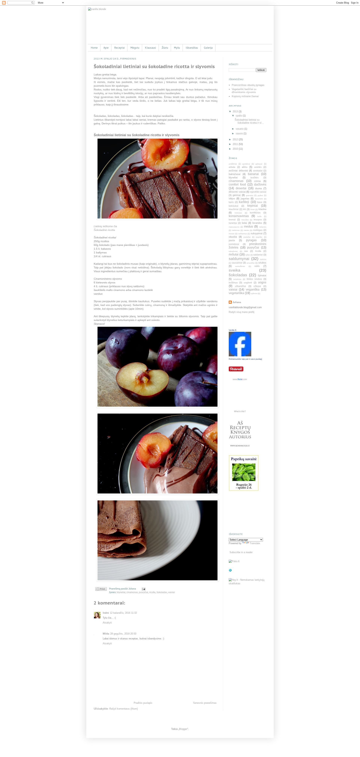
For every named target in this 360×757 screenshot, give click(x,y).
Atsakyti (107, 622)
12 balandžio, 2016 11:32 (123, 612)
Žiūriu (165, 48)
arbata (232, 167)
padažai (247, 237)
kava (259, 202)
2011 (236, 144)
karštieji (244, 202)
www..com (240, 379)
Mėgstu (134, 48)
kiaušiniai (233, 209)
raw (246, 251)
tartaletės (237, 279)
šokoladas (162, 592)
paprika (259, 237)
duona (258, 188)
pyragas (251, 240)
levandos (257, 223)
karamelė (259, 199)
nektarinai (242, 234)
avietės (258, 167)
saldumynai (239, 258)
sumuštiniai (240, 266)
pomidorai (234, 244)
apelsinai (246, 164)
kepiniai (252, 205)
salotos (263, 259)
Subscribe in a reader (241, 552)
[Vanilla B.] (240, 355)
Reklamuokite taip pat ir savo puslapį (245, 359)
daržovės (260, 184)
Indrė (106, 612)
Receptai (119, 48)
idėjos (232, 198)
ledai (244, 223)
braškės (254, 177)
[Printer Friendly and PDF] (101, 589)
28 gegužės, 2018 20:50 (123, 633)
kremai (232, 219)
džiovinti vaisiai (237, 191)
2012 (236, 139)
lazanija (233, 223)
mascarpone (234, 227)
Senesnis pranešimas (205, 702)
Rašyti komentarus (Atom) (123, 708)
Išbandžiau (192, 48)
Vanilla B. (233, 330)
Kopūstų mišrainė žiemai (245, 96)
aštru (244, 167)
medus (248, 226)
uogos (262, 282)
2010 (236, 148)
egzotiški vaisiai (258, 192)
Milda (106, 633)
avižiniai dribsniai (238, 170)
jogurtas (245, 198)
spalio (239, 115)
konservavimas (239, 216)
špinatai (262, 275)
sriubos (262, 262)
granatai (249, 195)
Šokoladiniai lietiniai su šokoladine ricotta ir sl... (249, 121)
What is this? (240, 411)
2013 (236, 111)
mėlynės (262, 227)
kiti (244, 209)
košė (259, 216)
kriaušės (245, 220)
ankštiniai (233, 164)
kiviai (252, 209)
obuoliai (233, 236)
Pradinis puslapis (143, 702)
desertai (241, 188)
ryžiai (247, 255)
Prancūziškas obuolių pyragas (248, 85)
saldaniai (258, 254)
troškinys (233, 282)
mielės (246, 230)
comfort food (237, 184)
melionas (236, 230)
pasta (232, 240)
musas (231, 234)
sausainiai (237, 262)
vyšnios (254, 293)
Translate (255, 543)
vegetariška (236, 293)
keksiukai (233, 206)
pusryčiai (143, 592)
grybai (260, 195)
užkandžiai (240, 286)
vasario (240, 128)
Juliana (236, 302)
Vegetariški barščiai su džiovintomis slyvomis (244, 91)
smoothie (251, 263)
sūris (257, 266)
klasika (262, 209)
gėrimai (237, 195)
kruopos (258, 219)
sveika (234, 270)
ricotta (152, 592)
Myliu (177, 48)
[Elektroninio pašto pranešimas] (143, 588)
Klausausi (150, 48)
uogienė (248, 282)
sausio (240, 133)
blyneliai (121, 592)
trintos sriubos (254, 279)
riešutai (233, 254)
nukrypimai (256, 233)
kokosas (238, 213)
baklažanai (234, 174)
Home (94, 48)
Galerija (208, 48)
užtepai (257, 286)
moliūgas (257, 230)
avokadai (257, 170)
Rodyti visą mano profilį (241, 312)
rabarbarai (233, 251)
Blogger (183, 729)
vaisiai (171, 592)
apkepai (258, 164)
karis (231, 202)
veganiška (253, 289)
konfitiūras (255, 212)
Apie (106, 48)
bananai (253, 174)
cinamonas (132, 592)
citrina (257, 181)
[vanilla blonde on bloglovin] (230, 570)
